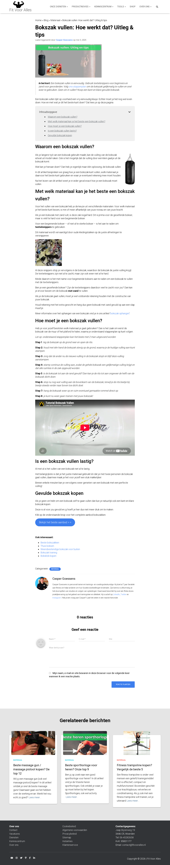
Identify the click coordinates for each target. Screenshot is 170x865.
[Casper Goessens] (41, 583)
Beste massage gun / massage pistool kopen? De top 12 (31, 769)
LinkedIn (116, 594)
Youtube (11, 858)
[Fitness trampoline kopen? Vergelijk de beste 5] (137, 747)
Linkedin (34, 858)
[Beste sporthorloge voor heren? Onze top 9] (85, 745)
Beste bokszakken (50, 542)
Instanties (67, 841)
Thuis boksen (47, 545)
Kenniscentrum (103, 6)
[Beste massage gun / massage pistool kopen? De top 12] (33, 746)
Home (38, 20)
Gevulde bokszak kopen (60, 135)
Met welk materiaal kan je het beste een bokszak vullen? (76, 121)
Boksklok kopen (48, 555)
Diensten (13, 837)
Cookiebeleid (69, 826)
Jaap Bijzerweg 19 (125, 830)
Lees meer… (35, 797)
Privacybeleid (69, 833)
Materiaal (55, 20)
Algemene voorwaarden (74, 830)
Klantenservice (70, 844)
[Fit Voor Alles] (20, 6)
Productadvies (80, 6)
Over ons (144, 6)
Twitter (123, 594)
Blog (46, 20)
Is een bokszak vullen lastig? (62, 130)
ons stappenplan (77, 86)
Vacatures (14, 833)
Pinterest (26, 858)
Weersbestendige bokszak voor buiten (60, 549)
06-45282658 (127, 837)
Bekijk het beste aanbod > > (55, 522)
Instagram (56, 598)
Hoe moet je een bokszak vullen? (65, 126)
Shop (132, 6)
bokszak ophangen (119, 313)
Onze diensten (58, 6)
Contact (13, 830)
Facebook (30, 858)
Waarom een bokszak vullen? (62, 116)
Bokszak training (49, 552)
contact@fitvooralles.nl (134, 844)
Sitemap (66, 837)
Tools (120, 6)
